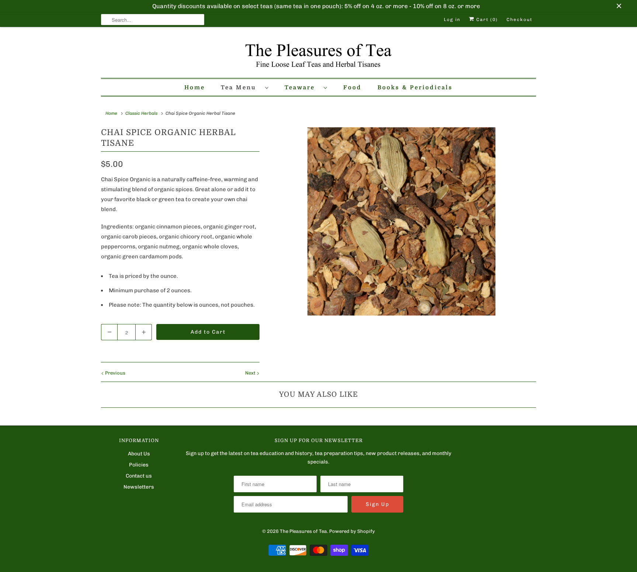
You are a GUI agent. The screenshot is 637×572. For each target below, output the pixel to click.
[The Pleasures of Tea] (318, 54)
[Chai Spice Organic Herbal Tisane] (401, 221)
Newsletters (138, 487)
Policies (139, 465)
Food (352, 87)
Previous (114, 373)
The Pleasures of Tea (303, 531)
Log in (452, 19)
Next (251, 373)
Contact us (139, 476)
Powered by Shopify (352, 531)
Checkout (519, 19)
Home (194, 87)
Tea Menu (241, 87)
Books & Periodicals (415, 87)
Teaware (302, 87)
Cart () (486, 19)
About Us (139, 454)
